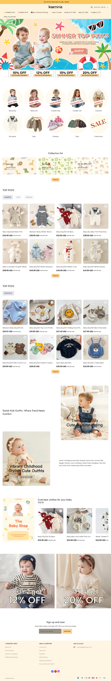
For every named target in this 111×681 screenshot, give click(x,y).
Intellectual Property (11, 657)
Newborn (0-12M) (70, 12)
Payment (42, 654)
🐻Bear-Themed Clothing (39, 12)
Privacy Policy (9, 650)
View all (55, 180)
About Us (8, 647)
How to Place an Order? (46, 664)
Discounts (42, 650)
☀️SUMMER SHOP (9, 12)
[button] (91, 7)
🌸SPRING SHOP (23, 12)
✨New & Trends (56, 12)
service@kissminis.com (84, 647)
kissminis (11, 678)
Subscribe (67, 631)
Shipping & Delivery (45, 660)
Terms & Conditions (11, 654)
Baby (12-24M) (83, 12)
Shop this (41, 502)
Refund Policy (43, 657)
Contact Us (43, 647)
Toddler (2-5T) (96, 12)
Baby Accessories (10, 17)
